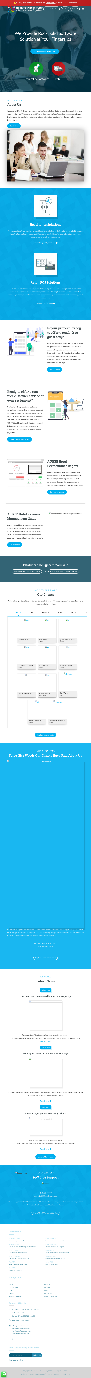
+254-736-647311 (26, 1320)
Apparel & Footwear (15, 1270)
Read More (14, 126)
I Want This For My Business (19, 439)
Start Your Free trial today (63, 571)
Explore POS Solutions (44, 303)
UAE (31, 612)
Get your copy (15, 545)
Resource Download (15, 1296)
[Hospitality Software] (36, 69)
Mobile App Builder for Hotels (55, 1258)
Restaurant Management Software (57, 1241)
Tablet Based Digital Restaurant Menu (58, 1252)
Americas (45, 612)
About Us (47, 1284)
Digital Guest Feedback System (19, 1258)
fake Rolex (76, 104)
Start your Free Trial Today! (44, 51)
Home (11, 1284)
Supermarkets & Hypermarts (18, 1264)
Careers (11, 1293)
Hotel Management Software (18, 1241)
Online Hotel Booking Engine (55, 1247)
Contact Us (75, 9)
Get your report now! (57, 492)
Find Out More (55, 369)
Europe (73, 612)
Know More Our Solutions (27, 571)
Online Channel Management (18, 1252)
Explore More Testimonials (45, 958)
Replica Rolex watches (42, 104)
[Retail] (58, 69)
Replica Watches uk (57, 106)
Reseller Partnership (50, 1296)
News (46, 1290)
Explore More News (45, 1157)
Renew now (50, 3)
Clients (11, 1290)
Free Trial (65, 9)
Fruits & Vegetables (52, 1264)
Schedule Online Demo (51, 9)
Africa (18, 612)
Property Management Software (58, 1374)
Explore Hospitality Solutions (44, 243)
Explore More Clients (45, 735)
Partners (47, 1287)
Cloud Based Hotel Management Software (22, 1247)
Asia (60, 612)
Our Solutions (13, 1287)
